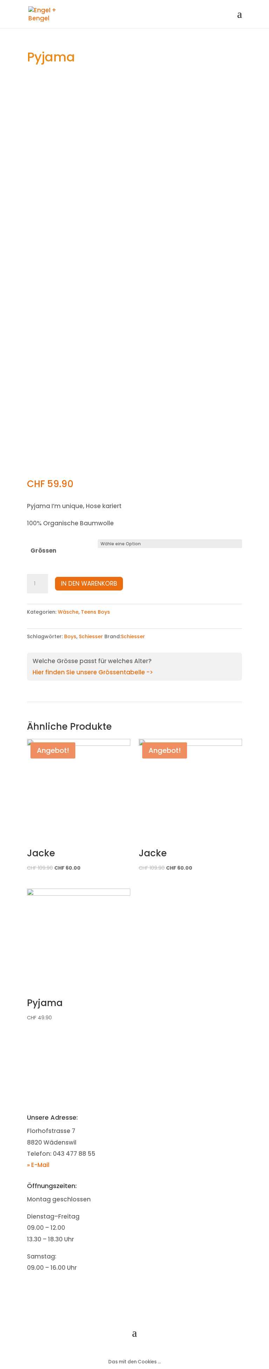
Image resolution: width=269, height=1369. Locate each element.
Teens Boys (95, 611)
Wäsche (68, 611)
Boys (70, 636)
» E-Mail (38, 1165)
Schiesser (91, 636)
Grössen (43, 550)
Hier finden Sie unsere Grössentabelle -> (93, 672)
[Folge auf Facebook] (127, 1289)
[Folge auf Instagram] (141, 1289)
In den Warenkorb (89, 583)
